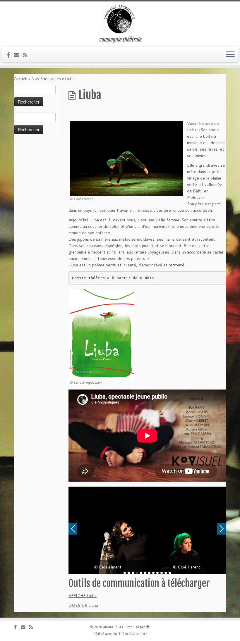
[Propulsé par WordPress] (148, 626)
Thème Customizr (132, 633)
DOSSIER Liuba (83, 605)
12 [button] (169, 572)
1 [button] (124, 572)
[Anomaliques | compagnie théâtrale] (120, 19)
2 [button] (128, 572)
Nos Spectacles (46, 79)
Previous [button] (72, 529)
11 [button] (165, 572)
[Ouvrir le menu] (230, 54)
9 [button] (157, 572)
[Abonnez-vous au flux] (27, 55)
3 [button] (132, 572)
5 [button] (141, 572)
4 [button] (137, 572)
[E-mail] (18, 55)
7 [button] (149, 572)
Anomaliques (113, 627)
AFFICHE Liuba (82, 596)
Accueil (20, 79)
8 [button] (153, 572)
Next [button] (221, 529)
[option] (107, 530)
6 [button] (145, 572)
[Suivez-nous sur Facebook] (10, 55)
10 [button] (161, 572)
